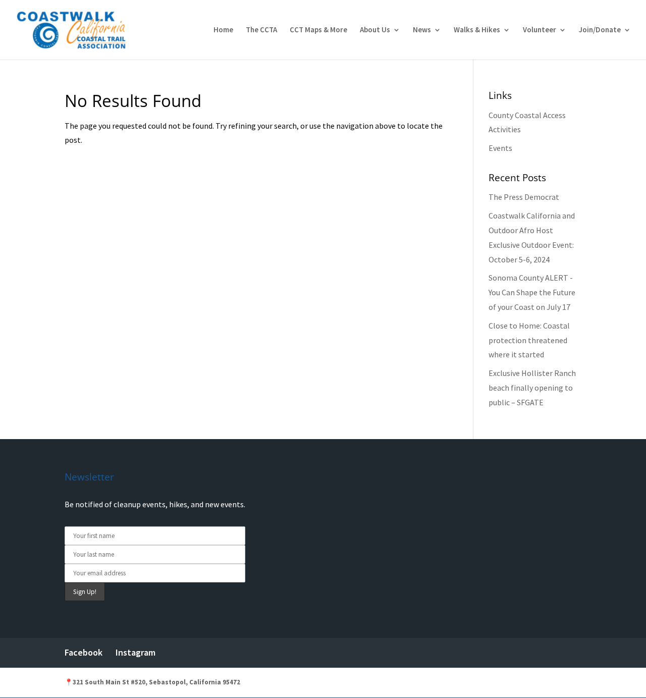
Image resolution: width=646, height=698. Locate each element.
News (422, 30)
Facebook (83, 652)
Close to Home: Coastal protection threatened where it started (529, 340)
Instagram (135, 652)
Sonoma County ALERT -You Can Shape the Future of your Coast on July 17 (532, 292)
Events (500, 148)
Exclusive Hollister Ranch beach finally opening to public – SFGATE (532, 387)
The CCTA (261, 30)
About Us (375, 30)
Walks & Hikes (477, 30)
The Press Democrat (524, 197)
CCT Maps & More (318, 30)
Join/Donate (600, 30)
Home (223, 30)
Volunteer (539, 30)
